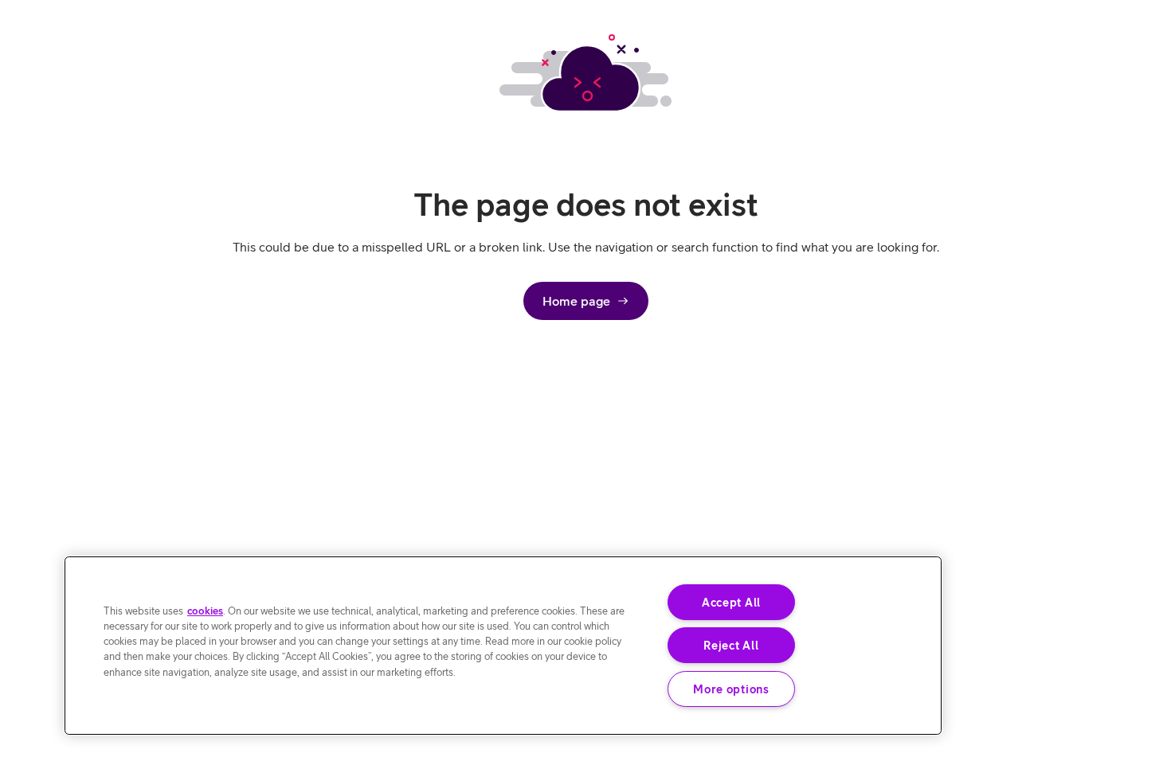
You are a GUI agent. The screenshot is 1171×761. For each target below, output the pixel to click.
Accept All (731, 602)
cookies (205, 611)
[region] (503, 646)
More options (731, 689)
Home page (576, 301)
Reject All (730, 645)
